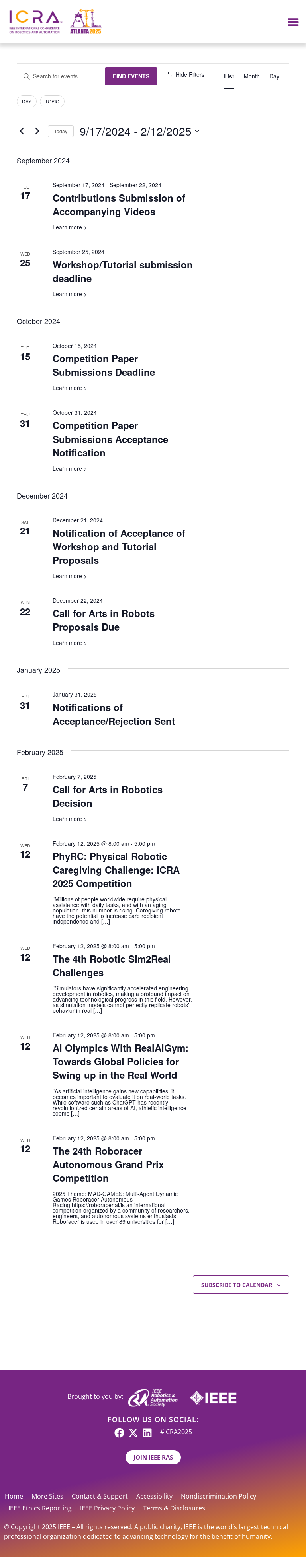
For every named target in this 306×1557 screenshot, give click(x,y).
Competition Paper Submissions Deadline (104, 365)
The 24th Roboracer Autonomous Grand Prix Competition (108, 1164)
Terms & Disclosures (174, 1508)
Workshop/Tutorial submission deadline (123, 271)
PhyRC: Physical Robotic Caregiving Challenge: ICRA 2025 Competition (116, 869)
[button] (293, 22)
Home (14, 1496)
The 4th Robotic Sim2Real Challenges (112, 965)
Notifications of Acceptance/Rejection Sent (114, 713)
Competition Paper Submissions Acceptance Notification (110, 438)
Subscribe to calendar (236, 1285)
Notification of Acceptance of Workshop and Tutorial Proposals (119, 546)
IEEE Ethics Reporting (40, 1508)
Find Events (131, 76)
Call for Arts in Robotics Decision (108, 796)
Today (60, 131)
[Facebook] (119, 1433)
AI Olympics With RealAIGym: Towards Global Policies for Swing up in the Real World (120, 1061)
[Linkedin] (147, 1433)
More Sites (47, 1496)
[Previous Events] (21, 131)
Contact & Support (100, 1496)
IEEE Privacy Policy (107, 1508)
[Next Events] (37, 131)
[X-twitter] (133, 1433)
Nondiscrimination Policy (218, 1496)
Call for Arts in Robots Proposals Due (104, 619)
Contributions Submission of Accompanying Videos (119, 204)
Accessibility (154, 1496)
